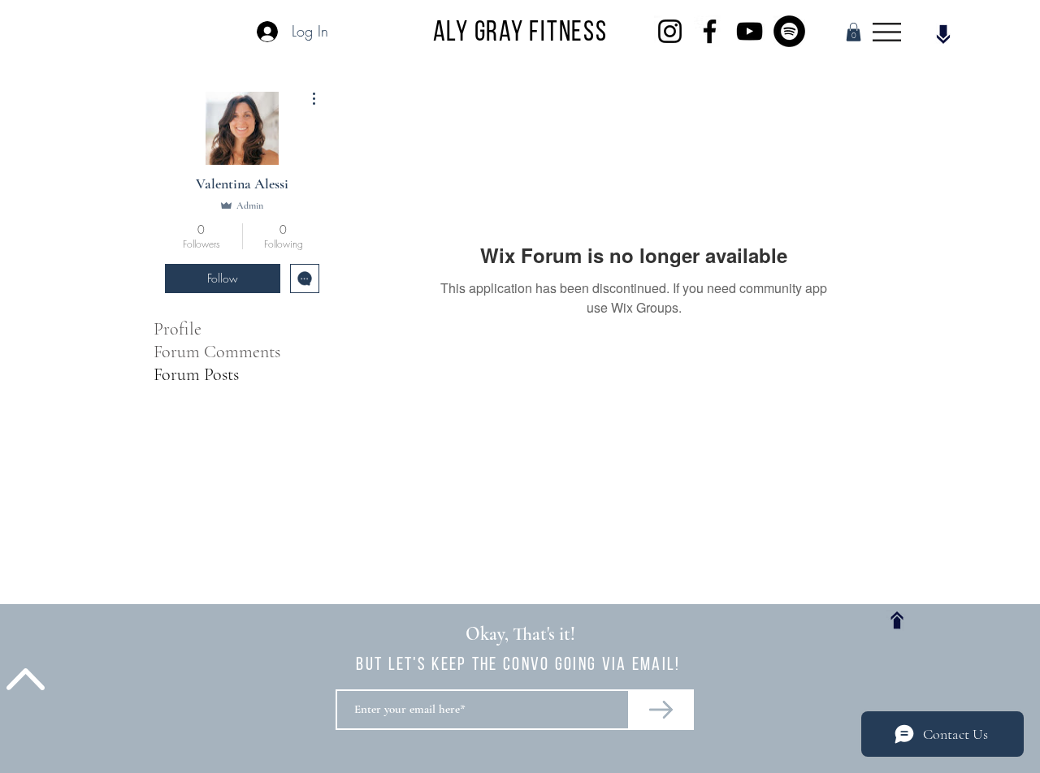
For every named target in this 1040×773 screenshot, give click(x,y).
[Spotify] (789, 31)
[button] (853, 32)
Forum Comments (217, 351)
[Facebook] (710, 31)
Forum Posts (196, 374)
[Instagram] (670, 31)
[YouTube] (749, 31)
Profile (178, 328)
